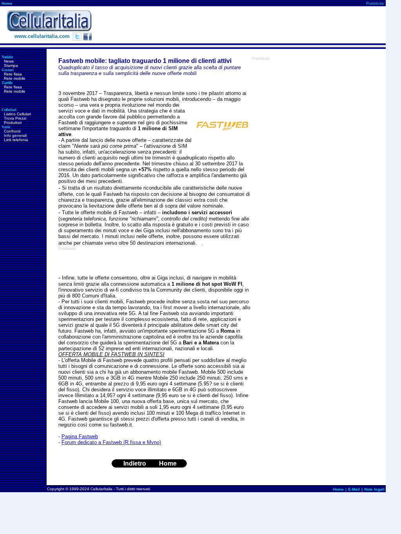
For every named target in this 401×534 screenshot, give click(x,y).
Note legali (374, 489)
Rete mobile (14, 78)
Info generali (15, 135)
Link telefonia (16, 140)
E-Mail (354, 489)
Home (7, 3)
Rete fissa (13, 74)
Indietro (134, 463)
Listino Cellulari (17, 114)
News (9, 61)
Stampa (11, 65)
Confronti (12, 131)
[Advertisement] (243, 25)
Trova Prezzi (15, 118)
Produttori (13, 122)
